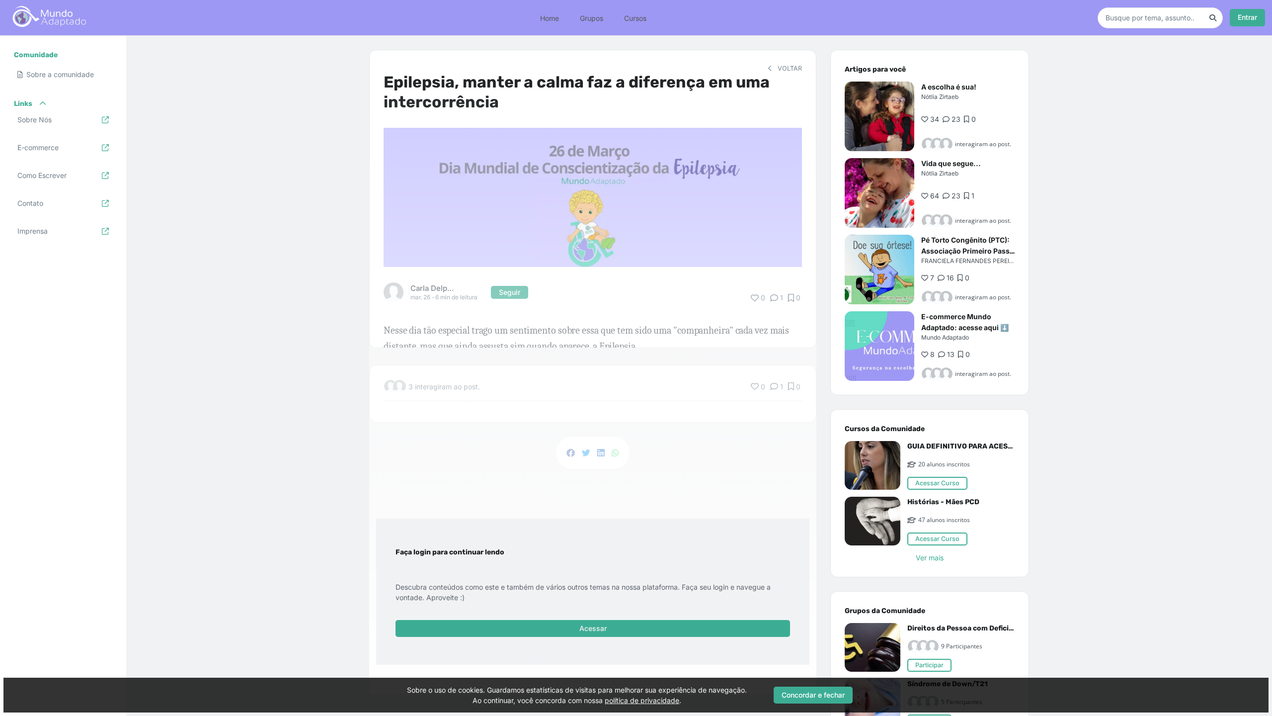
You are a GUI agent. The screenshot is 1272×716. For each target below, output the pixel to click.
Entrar (1247, 17)
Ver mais (930, 557)
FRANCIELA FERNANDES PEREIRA (969, 261)
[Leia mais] (879, 116)
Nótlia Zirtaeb (939, 96)
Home (549, 17)
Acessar (593, 628)
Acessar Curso (937, 483)
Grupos (591, 17)
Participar (929, 665)
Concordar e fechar (813, 695)
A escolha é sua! (948, 87)
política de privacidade (642, 700)
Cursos (635, 17)
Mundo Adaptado (945, 337)
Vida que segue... (951, 163)
